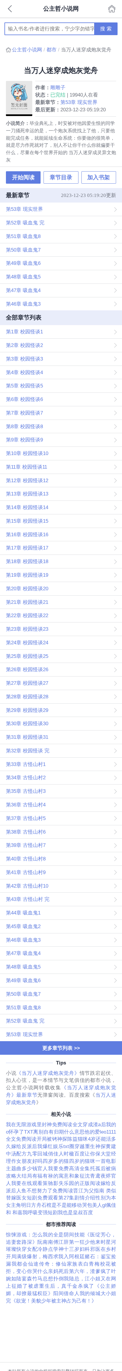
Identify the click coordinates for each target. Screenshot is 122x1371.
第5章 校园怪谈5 (24, 386)
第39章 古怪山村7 (26, 845)
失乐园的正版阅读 (80, 1183)
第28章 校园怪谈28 (27, 697)
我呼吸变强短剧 (40, 1212)
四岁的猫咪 (82, 1161)
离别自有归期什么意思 (58, 1132)
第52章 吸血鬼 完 (25, 223)
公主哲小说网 (27, 50)
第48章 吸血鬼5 (23, 277)
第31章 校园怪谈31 (27, 737)
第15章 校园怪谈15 (27, 521)
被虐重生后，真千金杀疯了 (61, 1286)
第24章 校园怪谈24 (27, 642)
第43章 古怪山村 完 (27, 899)
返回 (10, 9)
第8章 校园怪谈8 (24, 426)
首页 (112, 9)
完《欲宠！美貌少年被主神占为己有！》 (51, 1301)
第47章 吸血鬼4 (23, 290)
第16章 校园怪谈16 (27, 534)
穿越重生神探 (90, 1146)
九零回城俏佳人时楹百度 (56, 1154)
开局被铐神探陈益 (57, 1139)
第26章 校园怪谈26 (27, 669)
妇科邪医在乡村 (98, 1249)
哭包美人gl (94, 1205)
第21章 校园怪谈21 (27, 602)
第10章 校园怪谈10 (27, 453)
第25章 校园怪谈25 (27, 656)
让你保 (92, 1154)
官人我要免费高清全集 (63, 1168)
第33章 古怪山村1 (26, 764)
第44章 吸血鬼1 (23, 913)
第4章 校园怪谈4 (24, 372)
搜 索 (106, 29)
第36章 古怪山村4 (26, 805)
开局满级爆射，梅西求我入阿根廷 (45, 1256)
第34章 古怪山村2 (26, 777)
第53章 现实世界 (78, 102)
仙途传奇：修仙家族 (53, 1264)
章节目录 (61, 177)
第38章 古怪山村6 (26, 832)
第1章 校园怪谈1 (24, 332)
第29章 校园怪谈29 (27, 710)
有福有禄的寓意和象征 (58, 1176)
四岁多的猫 (56, 1161)
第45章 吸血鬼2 (23, 926)
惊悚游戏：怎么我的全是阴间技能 (45, 1235)
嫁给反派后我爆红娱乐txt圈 (43, 1146)
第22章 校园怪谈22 (27, 615)
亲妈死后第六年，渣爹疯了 (79, 1271)
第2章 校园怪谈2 (24, 345)
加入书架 (98, 177)
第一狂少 (79, 1242)
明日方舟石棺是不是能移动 (51, 1205)
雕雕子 (57, 87)
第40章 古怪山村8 (26, 859)
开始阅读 (23, 177)
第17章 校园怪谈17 (27, 548)
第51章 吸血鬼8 (23, 236)
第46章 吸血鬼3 (23, 304)
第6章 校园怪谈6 (24, 399)
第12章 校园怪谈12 (27, 480)
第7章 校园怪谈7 (24, 413)
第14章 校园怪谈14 (27, 507)
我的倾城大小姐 (98, 1293)
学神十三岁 (66, 1249)
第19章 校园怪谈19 (27, 575)
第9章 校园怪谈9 (24, 440)
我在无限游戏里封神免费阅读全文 (44, 1124)
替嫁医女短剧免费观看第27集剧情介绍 (50, 1198)
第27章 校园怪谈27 (27, 683)
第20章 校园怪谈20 (27, 588)
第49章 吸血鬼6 (23, 263)
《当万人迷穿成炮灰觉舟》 (47, 1073)
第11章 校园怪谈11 (26, 467)
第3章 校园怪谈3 (24, 359)
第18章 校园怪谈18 (27, 561)
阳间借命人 (66, 1293)
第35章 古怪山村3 (26, 791)
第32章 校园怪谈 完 (27, 751)
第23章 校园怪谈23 (27, 629)
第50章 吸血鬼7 (23, 250)
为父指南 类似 (100, 1191)
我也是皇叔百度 (75, 1212)
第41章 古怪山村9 (26, 872)
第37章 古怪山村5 (26, 818)
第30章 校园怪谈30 (27, 723)
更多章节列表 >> (61, 1048)
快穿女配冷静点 (34, 1249)
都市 (51, 50)
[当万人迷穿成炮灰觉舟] (20, 98)
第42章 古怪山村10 (27, 886)
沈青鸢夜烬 (98, 1176)
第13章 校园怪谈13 (27, 494)
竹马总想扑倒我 (50, 1279)
